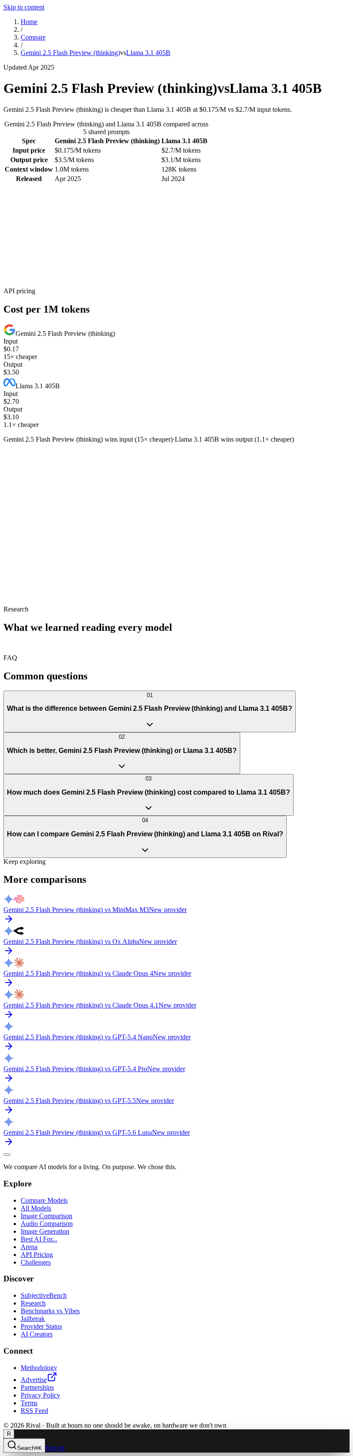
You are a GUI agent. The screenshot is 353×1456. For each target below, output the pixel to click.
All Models (36, 1208)
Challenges (36, 1262)
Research (33, 1303)
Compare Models (44, 1200)
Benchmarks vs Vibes (50, 1311)
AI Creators (37, 1334)
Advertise (34, 1379)
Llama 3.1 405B (148, 52)
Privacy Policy (40, 1395)
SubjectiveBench (44, 1295)
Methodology (39, 1367)
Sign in (55, 1447)
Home (29, 21)
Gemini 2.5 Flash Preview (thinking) (70, 52)
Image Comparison (46, 1215)
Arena (29, 1246)
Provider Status (41, 1326)
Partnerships (37, 1387)
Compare (33, 37)
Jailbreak (33, 1318)
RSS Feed (34, 1410)
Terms (29, 1403)
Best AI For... (39, 1239)
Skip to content (23, 7)
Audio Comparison (47, 1223)
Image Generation (45, 1231)
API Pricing (37, 1254)
